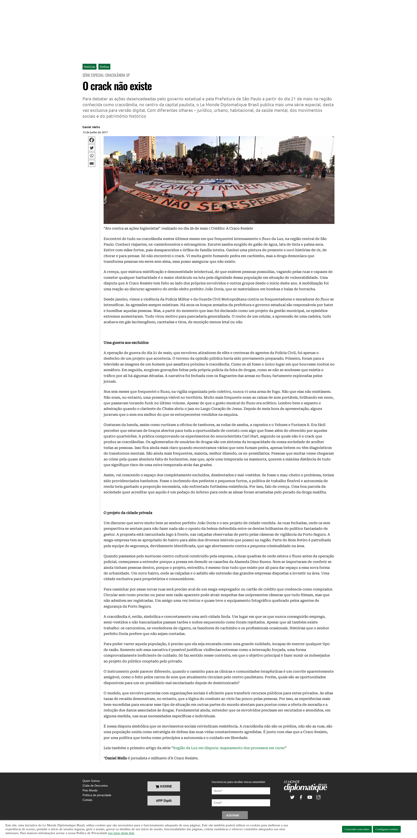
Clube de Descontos (95, 785)
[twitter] (292, 797)
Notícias (89, 66)
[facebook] (301, 797)
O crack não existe (117, 85)
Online (104, 66)
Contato (87, 800)
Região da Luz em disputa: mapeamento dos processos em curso (229, 748)
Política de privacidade (97, 795)
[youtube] (309, 797)
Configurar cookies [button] (387, 829)
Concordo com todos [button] (357, 829)
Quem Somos (91, 781)
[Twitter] (91, 147)
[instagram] (318, 797)
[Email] (91, 163)
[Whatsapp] (91, 155)
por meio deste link (121, 833)
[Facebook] (91, 140)
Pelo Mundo (90, 790)
